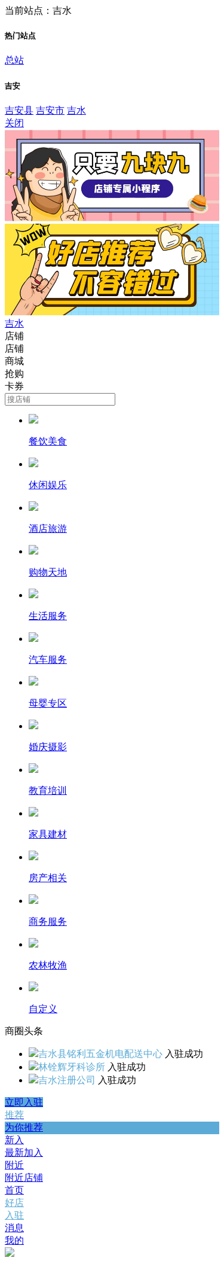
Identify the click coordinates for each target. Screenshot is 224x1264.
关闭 (14, 123)
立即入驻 (24, 1102)
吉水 (76, 110)
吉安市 (50, 110)
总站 (14, 60)
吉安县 (19, 110)
